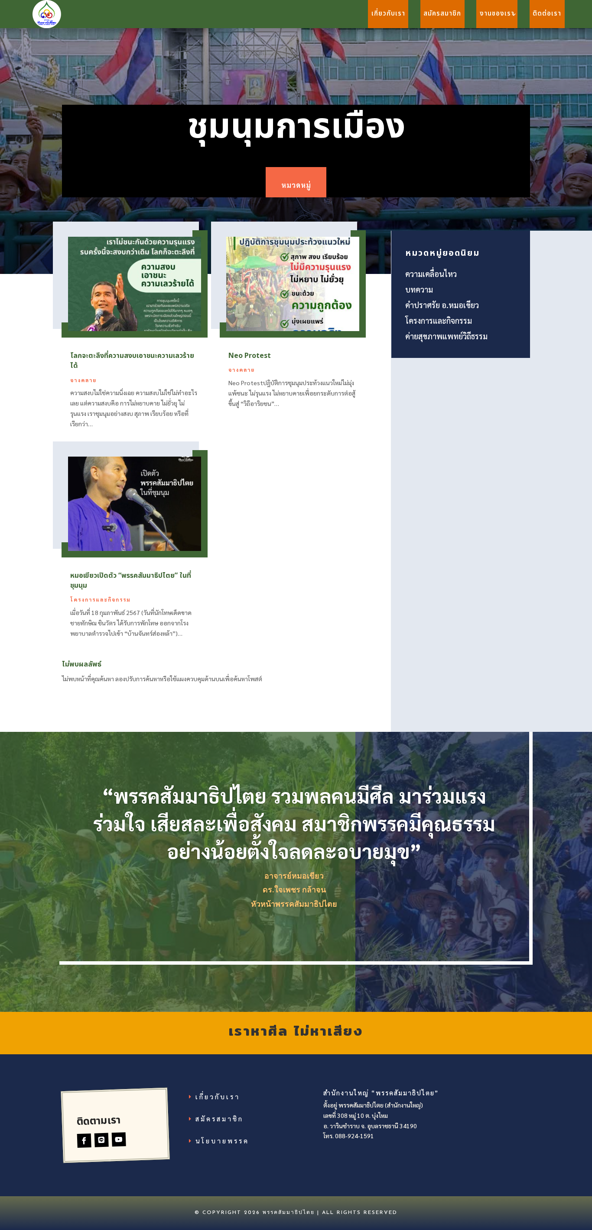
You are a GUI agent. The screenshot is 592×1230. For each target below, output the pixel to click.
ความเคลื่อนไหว (431, 274)
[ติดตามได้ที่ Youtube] (119, 1139)
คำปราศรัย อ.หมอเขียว (442, 305)
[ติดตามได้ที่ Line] (101, 1140)
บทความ (419, 289)
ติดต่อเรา (547, 14)
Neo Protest (249, 356)
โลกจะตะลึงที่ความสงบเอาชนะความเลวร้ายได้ (132, 361)
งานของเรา (497, 14)
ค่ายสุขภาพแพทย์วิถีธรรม (446, 336)
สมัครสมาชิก (442, 14)
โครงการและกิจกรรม (100, 599)
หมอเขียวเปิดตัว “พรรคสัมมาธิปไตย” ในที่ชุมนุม (130, 580)
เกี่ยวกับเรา (388, 14)
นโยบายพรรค (222, 1141)
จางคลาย (83, 380)
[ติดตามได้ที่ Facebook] (84, 1140)
